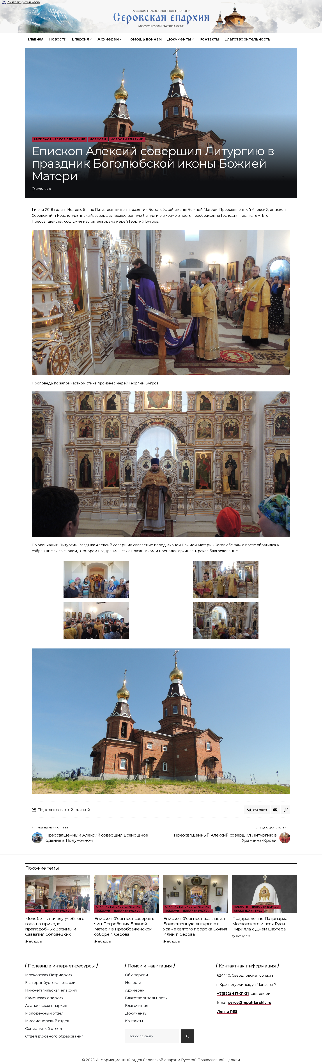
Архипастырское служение (59, 139)
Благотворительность (23, 2)
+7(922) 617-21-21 (233, 994)
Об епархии (136, 975)
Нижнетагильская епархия (51, 990)
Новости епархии (127, 139)
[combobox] (152, 1036)
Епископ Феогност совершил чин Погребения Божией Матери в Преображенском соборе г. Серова (125, 926)
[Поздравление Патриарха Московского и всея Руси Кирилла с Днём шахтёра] (264, 894)
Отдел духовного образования (54, 1036)
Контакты (134, 1021)
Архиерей (135, 990)
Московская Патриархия (49, 975)
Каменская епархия (44, 998)
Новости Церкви (265, 906)
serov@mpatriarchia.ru (249, 1003)
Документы (136, 1013)
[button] (285, 809)
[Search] (187, 1036)
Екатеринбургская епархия (51, 982)
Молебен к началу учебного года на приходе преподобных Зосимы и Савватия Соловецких (55, 926)
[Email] (275, 809)
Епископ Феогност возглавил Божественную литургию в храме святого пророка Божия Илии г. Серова (195, 926)
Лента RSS (227, 1011)
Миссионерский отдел (47, 1021)
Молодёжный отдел (44, 1013)
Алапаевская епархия (46, 1005)
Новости (98, 139)
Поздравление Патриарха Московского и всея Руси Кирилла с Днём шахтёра (260, 924)
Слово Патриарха (248, 911)
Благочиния (136, 1005)
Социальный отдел (43, 1028)
